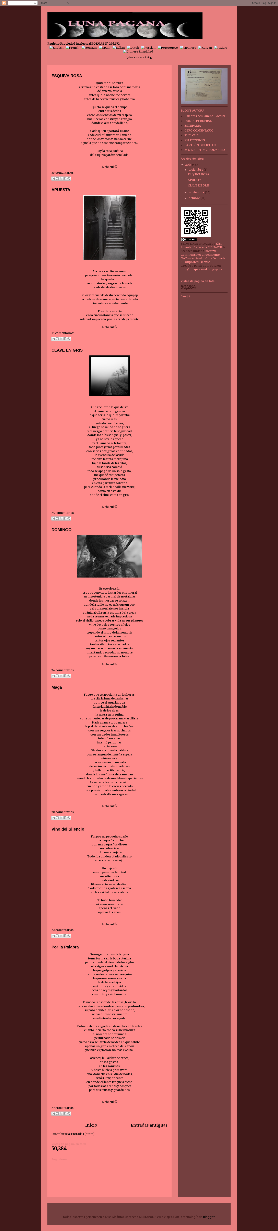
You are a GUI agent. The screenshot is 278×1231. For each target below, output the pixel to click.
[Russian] (149, 47)
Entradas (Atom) (82, 1134)
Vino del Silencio (67, 829)
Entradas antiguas (149, 1125)
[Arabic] (221, 47)
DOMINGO (61, 529)
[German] (90, 47)
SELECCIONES (194, 140)
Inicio (91, 1125)
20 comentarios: (62, 812)
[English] (57, 47)
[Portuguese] (168, 47)
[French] (73, 47)
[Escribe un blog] (57, 178)
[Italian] (119, 47)
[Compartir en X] (61, 178)
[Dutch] (133, 47)
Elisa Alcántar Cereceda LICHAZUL (202, 245)
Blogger (209, 1217)
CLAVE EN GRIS (67, 350)
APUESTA (60, 189)
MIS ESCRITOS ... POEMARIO (204, 150)
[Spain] (105, 47)
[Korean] (206, 47)
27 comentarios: (62, 1108)
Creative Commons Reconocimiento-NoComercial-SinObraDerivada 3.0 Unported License (203, 256)
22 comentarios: (62, 930)
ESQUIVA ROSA (66, 75)
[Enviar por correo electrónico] (53, 178)
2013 (188, 165)
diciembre (196, 169)
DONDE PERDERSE (198, 121)
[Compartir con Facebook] (65, 178)
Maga (56, 687)
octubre (194, 198)
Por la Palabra (65, 947)
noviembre (197, 192)
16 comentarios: (62, 333)
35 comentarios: (62, 172)
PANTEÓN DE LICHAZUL (201, 145)
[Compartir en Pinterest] (69, 178)
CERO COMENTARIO (198, 130)
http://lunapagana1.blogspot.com (204, 269)
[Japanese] (189, 47)
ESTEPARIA (192, 125)
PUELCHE (191, 135)
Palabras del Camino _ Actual (204, 116)
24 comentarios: (62, 513)
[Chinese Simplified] (139, 51)
